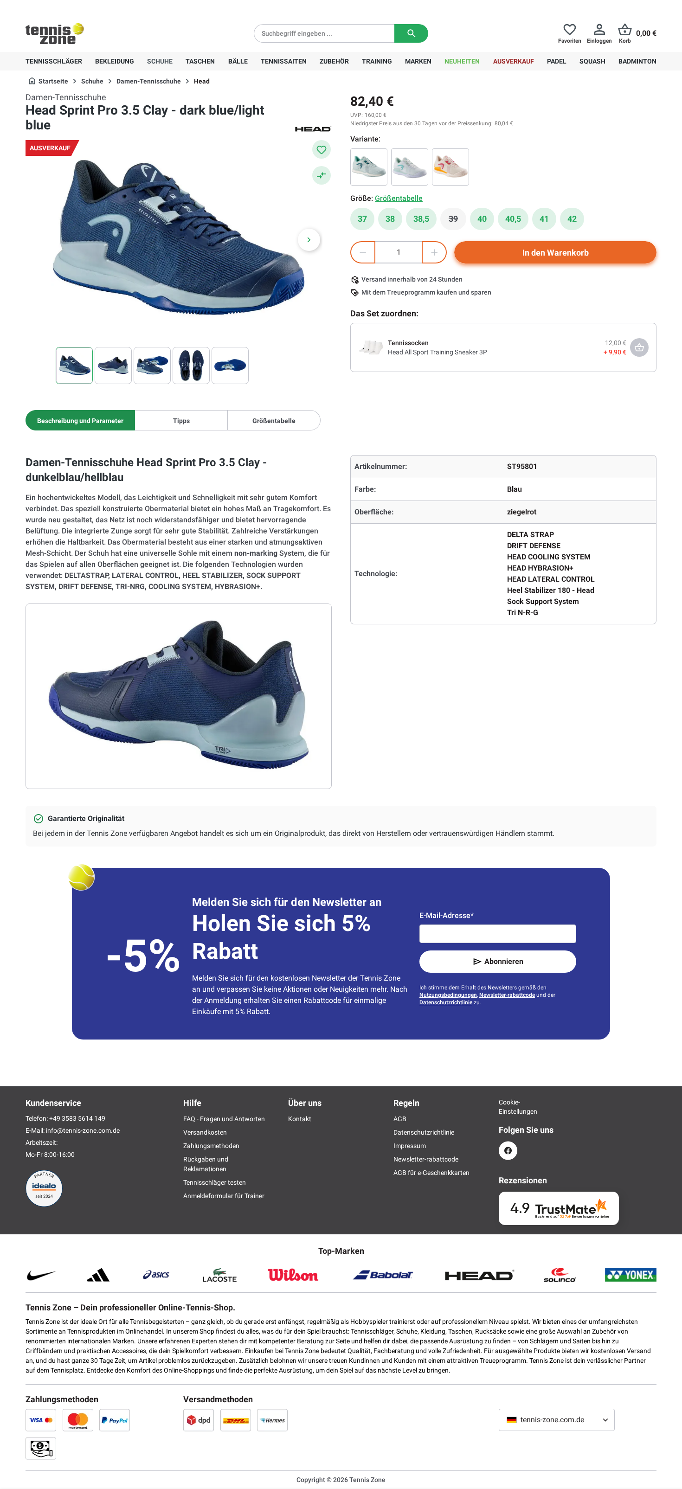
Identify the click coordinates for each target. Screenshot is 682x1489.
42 (572, 219)
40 (482, 219)
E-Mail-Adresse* (446, 915)
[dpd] (198, 1420)
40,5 (513, 219)
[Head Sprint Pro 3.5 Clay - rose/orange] (450, 167)
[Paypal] (114, 1420)
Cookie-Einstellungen (508, 1106)
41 (544, 219)
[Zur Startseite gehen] (55, 33)
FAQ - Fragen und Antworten (224, 1119)
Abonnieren (503, 961)
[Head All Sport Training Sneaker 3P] (371, 347)
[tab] (80, 420)
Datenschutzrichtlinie (445, 1002)
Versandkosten (205, 1132)
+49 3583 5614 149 (85, 7)
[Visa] (41, 1420)
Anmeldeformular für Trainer (223, 1196)
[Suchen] (411, 33)
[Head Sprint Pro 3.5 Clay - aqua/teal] (368, 167)
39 (457, 221)
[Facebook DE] (508, 1150)
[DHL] (235, 1420)
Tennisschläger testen (214, 1182)
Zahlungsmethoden (211, 1145)
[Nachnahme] (41, 1448)
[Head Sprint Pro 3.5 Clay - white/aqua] (409, 167)
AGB (399, 1119)
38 (390, 219)
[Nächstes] (309, 240)
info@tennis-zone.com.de (83, 1130)
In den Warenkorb (555, 252)
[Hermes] (272, 1420)
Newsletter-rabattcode (507, 995)
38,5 (421, 219)
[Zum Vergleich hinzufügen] (321, 175)
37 (362, 219)
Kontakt (299, 1119)
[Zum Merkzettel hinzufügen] (321, 149)
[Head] (313, 128)
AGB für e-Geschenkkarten (431, 1172)
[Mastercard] (78, 1420)
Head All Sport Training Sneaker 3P (437, 352)
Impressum (409, 1145)
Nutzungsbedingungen (448, 995)
